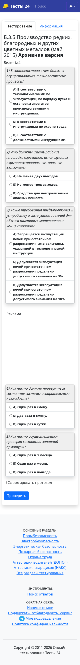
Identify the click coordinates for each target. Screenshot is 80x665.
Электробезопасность (40, 541)
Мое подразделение (43, 618)
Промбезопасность (40, 535)
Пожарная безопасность (40, 551)
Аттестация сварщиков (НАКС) (40, 567)
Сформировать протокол (30, 482)
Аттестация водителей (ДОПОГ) (40, 562)
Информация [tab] (51, 26)
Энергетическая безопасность (40, 546)
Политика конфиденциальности (40, 624)
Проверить (16, 495)
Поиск (40, 6)
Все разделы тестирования (40, 572)
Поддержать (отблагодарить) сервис (40, 613)
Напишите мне (40, 607)
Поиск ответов (40, 594)
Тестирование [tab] (20, 26)
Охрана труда (40, 557)
